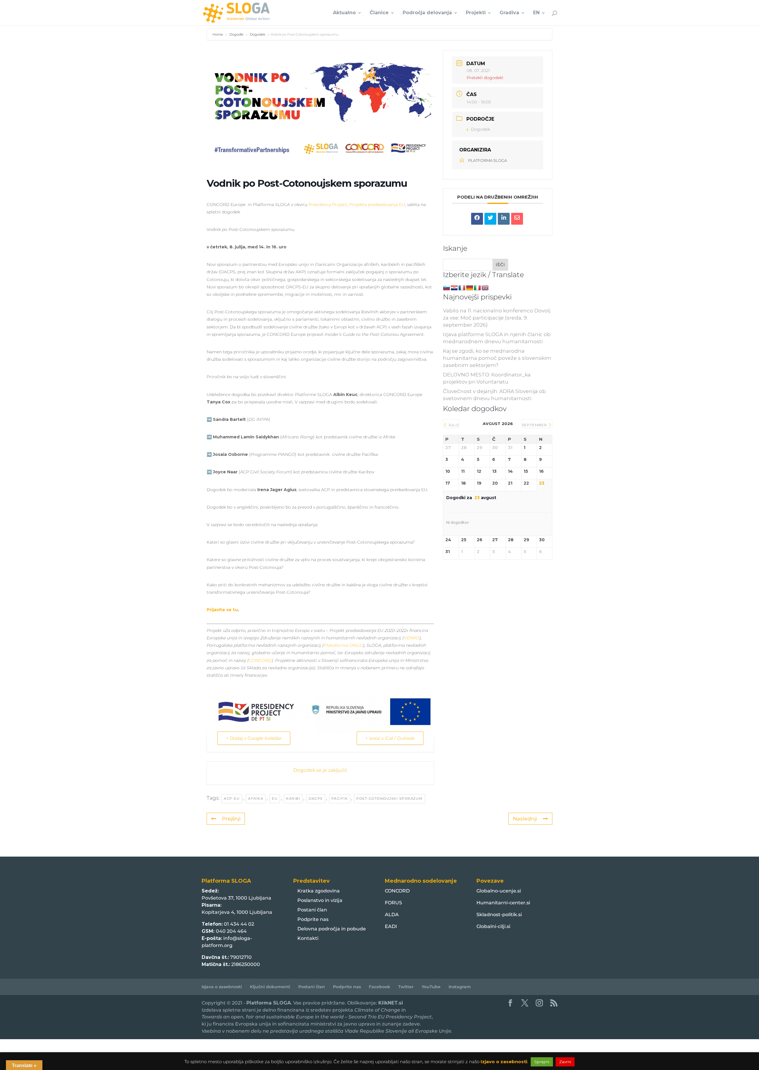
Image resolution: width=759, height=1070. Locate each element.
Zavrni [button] (565, 1061)
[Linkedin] (504, 219)
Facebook (379, 986)
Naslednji (525, 819)
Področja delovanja (427, 13)
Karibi (293, 798)
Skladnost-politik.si (499, 914)
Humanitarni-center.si (503, 902)
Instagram (460, 986)
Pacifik (339, 798)
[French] (461, 288)
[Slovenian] (446, 288)
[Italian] (477, 288)
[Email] (517, 219)
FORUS (393, 902)
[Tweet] (490, 219)
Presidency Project (327, 204)
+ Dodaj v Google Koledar (254, 738)
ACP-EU (232, 798)
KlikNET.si (390, 1003)
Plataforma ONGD (343, 645)
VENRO (411, 638)
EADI (391, 926)
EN (536, 13)
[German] (469, 288)
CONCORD (260, 660)
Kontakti (307, 938)
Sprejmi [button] (541, 1061)
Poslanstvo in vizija (319, 900)
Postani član (312, 910)
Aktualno (344, 13)
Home (218, 34)
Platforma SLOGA (268, 1003)
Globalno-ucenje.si (498, 891)
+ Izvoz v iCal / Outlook (390, 738)
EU (275, 798)
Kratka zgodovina (318, 891)
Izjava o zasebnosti (222, 986)
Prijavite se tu (222, 609)
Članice (379, 13)
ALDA (392, 914)
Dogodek (257, 34)
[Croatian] (454, 288)
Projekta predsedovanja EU (377, 204)
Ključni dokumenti (270, 986)
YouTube (431, 986)
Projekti (476, 13)
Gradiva (509, 13)
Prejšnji (231, 819)
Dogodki (236, 34)
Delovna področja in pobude (331, 929)
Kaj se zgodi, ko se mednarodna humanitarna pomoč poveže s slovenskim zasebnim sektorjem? (497, 358)
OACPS (316, 798)
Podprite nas (313, 919)
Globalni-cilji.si (493, 926)
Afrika (255, 798)
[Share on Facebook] (477, 219)
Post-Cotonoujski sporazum (389, 798)
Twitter (406, 986)
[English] (485, 288)
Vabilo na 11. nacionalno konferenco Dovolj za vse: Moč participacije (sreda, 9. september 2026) (496, 318)
